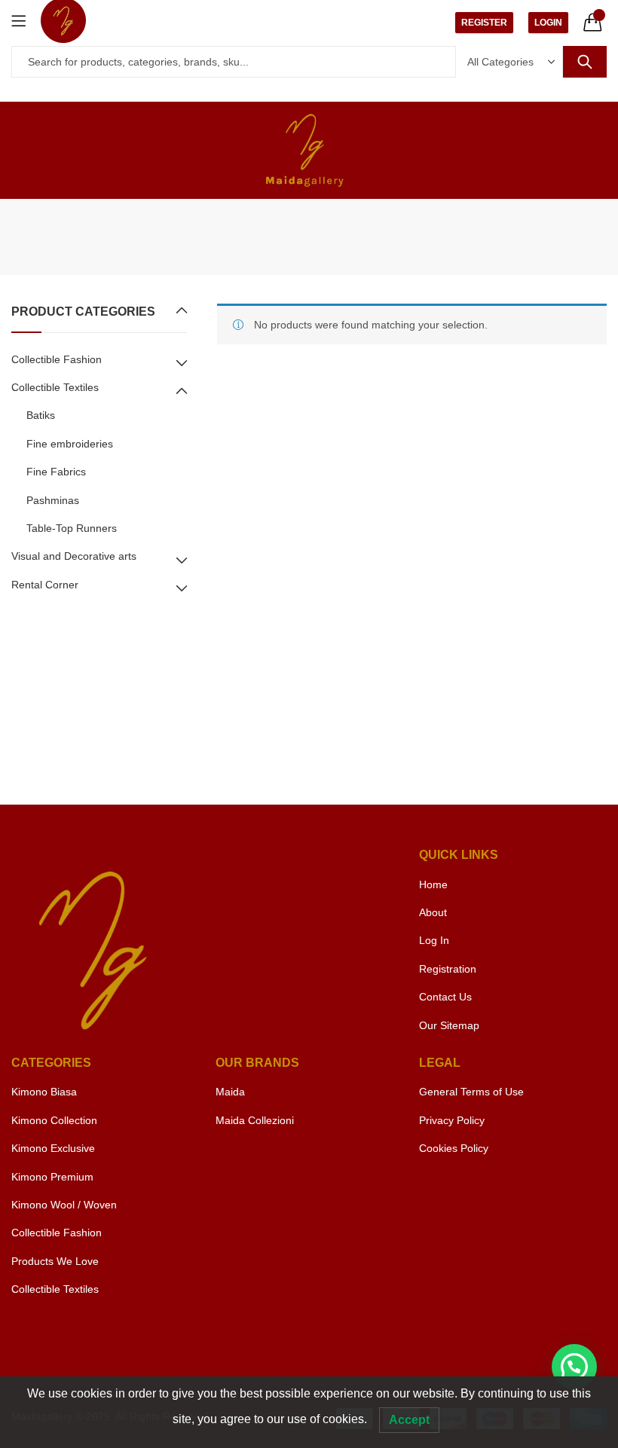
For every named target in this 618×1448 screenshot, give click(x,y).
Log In (434, 940)
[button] (574, 1366)
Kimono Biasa (44, 1092)
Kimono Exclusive (53, 1148)
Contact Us (445, 997)
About (433, 912)
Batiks (40, 415)
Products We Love (55, 1261)
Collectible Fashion (56, 359)
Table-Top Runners (71, 528)
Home (433, 884)
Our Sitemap (449, 1025)
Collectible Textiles (55, 387)
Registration (447, 969)
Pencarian (585, 62)
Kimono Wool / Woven (64, 1205)
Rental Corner (44, 585)
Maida (230, 1092)
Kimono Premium (52, 1177)
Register (484, 22)
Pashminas (52, 500)
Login (548, 22)
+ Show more (44, 1317)
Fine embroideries (69, 444)
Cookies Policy (453, 1148)
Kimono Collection (54, 1120)
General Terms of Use (471, 1092)
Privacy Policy (452, 1120)
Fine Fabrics (56, 472)
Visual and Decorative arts (73, 556)
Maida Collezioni (255, 1120)
